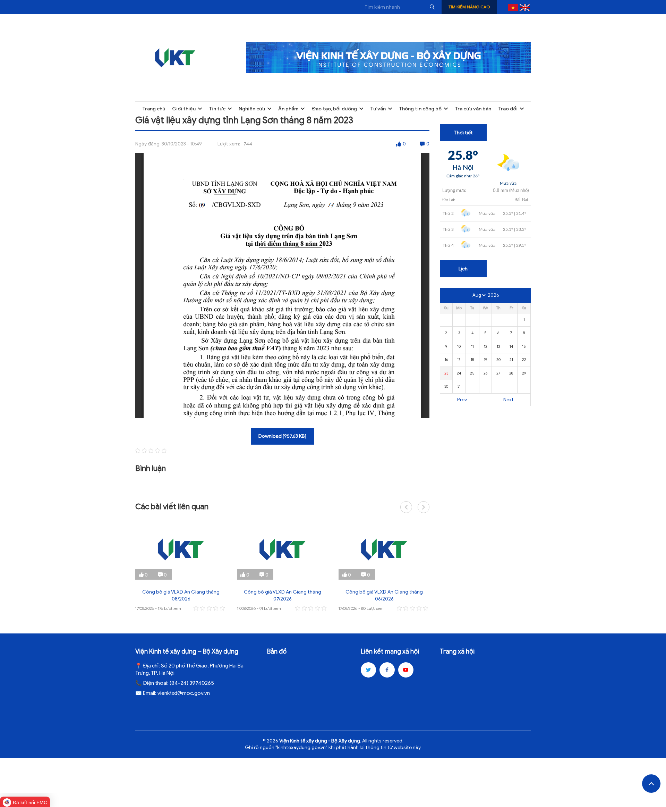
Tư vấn (378, 109)
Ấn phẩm (288, 109)
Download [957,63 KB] (282, 436)
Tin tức (217, 109)
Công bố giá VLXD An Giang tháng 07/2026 (282, 595)
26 (485, 373)
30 (446, 386)
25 (472, 373)
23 (446, 373)
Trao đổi (508, 109)
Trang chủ (153, 109)
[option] (181, 566)
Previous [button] (406, 507)
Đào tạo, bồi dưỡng (334, 109)
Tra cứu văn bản (473, 109)
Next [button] (423, 507)
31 (459, 386)
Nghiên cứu (252, 109)
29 (524, 373)
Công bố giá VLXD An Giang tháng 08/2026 (181, 595)
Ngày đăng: (148, 144)
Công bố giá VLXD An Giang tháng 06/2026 (384, 595)
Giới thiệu (184, 109)
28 (511, 373)
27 (498, 373)
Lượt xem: (228, 144)
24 (459, 373)
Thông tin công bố (420, 109)
